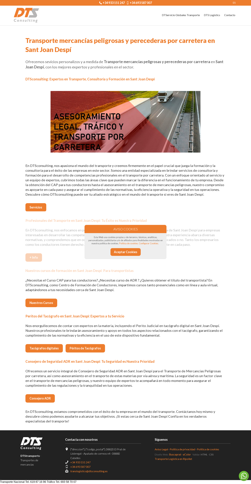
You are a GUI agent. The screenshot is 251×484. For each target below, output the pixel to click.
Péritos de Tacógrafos (85, 348)
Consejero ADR (40, 398)
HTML (204, 454)
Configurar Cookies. (149, 243)
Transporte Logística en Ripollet (173, 458)
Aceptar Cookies (125, 252)
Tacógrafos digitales (44, 348)
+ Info (34, 257)
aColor (187, 454)
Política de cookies (208, 449)
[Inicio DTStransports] (36, 443)
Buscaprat (175, 454)
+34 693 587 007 (141, 3)
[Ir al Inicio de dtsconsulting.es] (26, 15)
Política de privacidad (182, 449)
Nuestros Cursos (41, 303)
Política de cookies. (128, 243)
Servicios (36, 207)
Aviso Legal (161, 449)
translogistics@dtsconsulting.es (89, 471)
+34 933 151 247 (114, 3)
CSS (211, 454)
